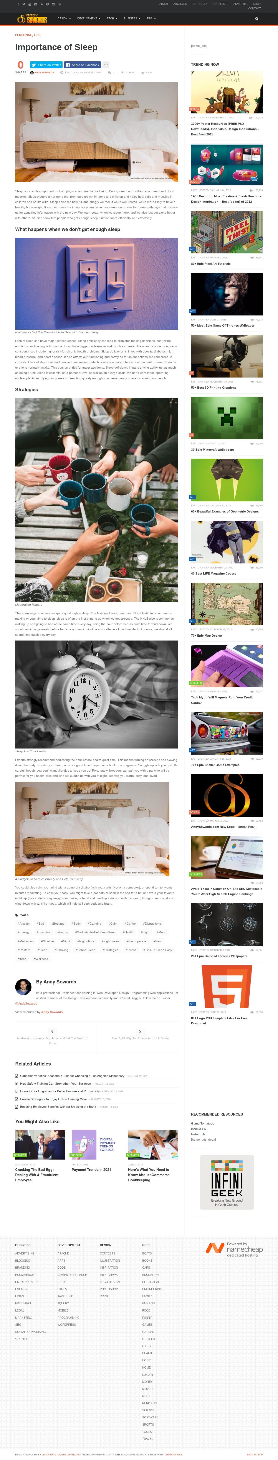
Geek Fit (149, 1339)
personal (23, 35)
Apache (63, 1253)
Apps (61, 1260)
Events (21, 1289)
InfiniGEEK (198, 1129)
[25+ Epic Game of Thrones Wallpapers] (227, 924)
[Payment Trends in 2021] (97, 1145)
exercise (44, 932)
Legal (19, 1310)
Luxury (148, 1374)
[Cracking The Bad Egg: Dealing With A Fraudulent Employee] (40, 1145)
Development (87, 18)
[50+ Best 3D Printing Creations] (227, 356)
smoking (62, 950)
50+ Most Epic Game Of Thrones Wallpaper (222, 325)
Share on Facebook (85, 65)
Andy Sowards (44, 72)
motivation (27, 941)
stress (131, 950)
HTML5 (62, 1289)
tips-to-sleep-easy (158, 950)
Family (147, 1296)
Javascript (66, 1296)
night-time (86, 941)
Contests (107, 1253)
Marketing (23, 1317)
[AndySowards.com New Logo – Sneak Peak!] (227, 795)
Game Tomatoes (202, 1123)
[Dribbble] (60, 3)
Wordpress (67, 1324)
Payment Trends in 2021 (91, 1169)
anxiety (25, 923)
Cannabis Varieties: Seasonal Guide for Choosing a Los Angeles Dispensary (71, 1075)
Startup (21, 1339)
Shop (257, 3)
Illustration (110, 1260)
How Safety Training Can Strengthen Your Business (55, 1083)
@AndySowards (26, 1003)
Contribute (220, 3)
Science (148, 1410)
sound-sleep (86, 950)
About (163, 3)
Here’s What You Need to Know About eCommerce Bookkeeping (149, 1174)
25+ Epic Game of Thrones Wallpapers (219, 956)
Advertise (240, 3)
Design (63, 18)
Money (147, 1381)
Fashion (148, 1303)
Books (147, 1260)
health (129, 932)
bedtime (59, 923)
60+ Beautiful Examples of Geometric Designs (225, 511)
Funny (147, 1317)
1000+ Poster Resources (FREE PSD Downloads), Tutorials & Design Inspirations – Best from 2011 (225, 129)
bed (41, 923)
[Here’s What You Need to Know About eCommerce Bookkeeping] (153, 1145)
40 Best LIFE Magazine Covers (213, 573)
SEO (18, 1324)
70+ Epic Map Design (206, 635)
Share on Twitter (49, 65)
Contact (254, 8)
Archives (180, 3)
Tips (149, 18)
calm (113, 923)
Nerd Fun (149, 1403)
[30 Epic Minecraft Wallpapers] (227, 418)
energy (24, 932)
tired (23, 959)
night (66, 941)
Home (146, 1367)
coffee (131, 923)
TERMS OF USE (173, 1454)
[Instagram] (54, 3)
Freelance (23, 1303)
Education (150, 1274)
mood (162, 932)
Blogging (22, 1260)
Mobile (63, 1310)
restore (25, 950)
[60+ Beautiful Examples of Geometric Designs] (227, 480)
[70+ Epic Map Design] (227, 604)
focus (63, 932)
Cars (146, 1267)
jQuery (63, 1303)
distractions (153, 923)
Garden (148, 1332)
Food (146, 1310)
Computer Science (72, 1274)
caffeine (95, 923)
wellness (42, 959)
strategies (111, 950)
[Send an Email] (36, 3)
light (146, 932)
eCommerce (24, 1274)
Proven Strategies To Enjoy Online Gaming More (53, 1099)
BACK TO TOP (255, 1454)
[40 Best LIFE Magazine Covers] (227, 542)
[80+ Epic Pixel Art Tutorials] (227, 232)
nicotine (48, 941)
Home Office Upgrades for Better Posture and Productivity (59, 1091)
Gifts (146, 1346)
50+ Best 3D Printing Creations (214, 387)
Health (147, 1353)
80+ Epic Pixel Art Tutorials (211, 263)
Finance (21, 1296)
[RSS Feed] (42, 3)
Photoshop (109, 1289)
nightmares (111, 941)
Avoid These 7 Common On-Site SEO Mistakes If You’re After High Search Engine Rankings (226, 891)
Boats (147, 1253)
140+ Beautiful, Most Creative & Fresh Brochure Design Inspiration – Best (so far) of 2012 (226, 198)
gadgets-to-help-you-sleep (96, 932)
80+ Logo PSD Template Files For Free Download (219, 1020)
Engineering (152, 1289)
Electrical (151, 1282)
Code (62, 1267)
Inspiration (109, 1267)
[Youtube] (30, 3)
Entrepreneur (26, 1282)
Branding (22, 1267)
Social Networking (30, 1332)
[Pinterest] (48, 3)
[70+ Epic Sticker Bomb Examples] (227, 733)
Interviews (109, 1274)
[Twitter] (24, 3)
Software (150, 1417)
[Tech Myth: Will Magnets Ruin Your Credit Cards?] (227, 666)
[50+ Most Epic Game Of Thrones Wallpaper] (227, 294)
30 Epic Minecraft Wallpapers (212, 449)
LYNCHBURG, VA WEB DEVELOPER (61, 1454)
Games (147, 1324)
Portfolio (199, 3)
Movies (148, 1389)
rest (158, 941)
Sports (148, 1424)
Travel (147, 1438)
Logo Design (110, 1282)
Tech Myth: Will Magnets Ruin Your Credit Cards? (222, 700)
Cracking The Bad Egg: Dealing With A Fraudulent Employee (36, 1174)
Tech (110, 18)
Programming (68, 1317)
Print (104, 1296)
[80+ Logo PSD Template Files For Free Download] (227, 986)
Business (130, 18)
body (77, 923)
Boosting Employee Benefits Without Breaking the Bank (57, 1106)
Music (146, 1396)
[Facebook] (18, 3)
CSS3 (61, 1282)
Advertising (25, 1253)
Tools (147, 1431)
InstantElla (198, 1134)
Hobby (147, 1360)
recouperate (137, 941)
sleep (43, 950)
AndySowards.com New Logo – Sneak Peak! (223, 826)
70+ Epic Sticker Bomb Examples (215, 765)
